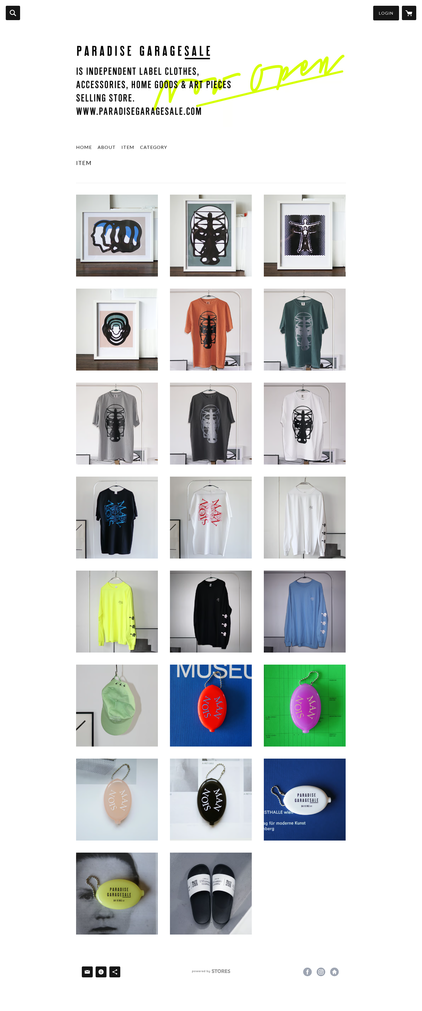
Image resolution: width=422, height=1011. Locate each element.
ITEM (127, 147)
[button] (386, 13)
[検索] (13, 13)
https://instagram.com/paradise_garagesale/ (321, 972)
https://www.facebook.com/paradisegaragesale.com (307, 972)
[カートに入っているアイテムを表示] (409, 13)
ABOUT (107, 147)
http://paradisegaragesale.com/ (334, 972)
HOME (84, 147)
